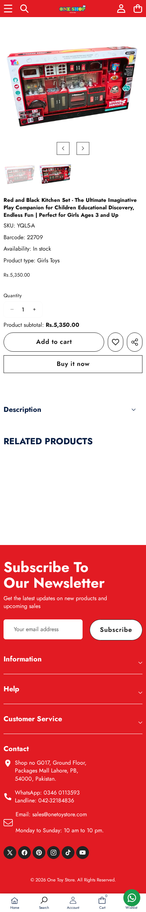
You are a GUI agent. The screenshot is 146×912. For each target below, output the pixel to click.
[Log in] (121, 9)
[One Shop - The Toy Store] (73, 8)
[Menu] (8, 9)
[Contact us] (131, 897)
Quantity (13, 295)
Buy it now (73, 363)
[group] (20, 174)
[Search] (25, 9)
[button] (138, 9)
